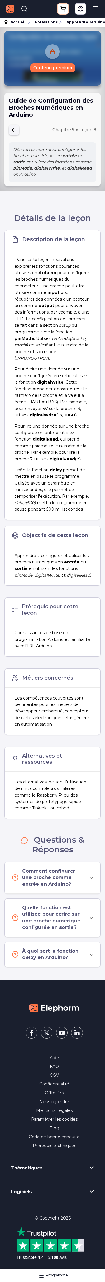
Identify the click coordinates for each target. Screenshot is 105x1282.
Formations (46, 22)
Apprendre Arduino (83, 22)
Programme (57, 1275)
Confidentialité (54, 1084)
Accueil (18, 22)
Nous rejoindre (54, 1101)
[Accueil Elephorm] (54, 1007)
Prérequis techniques (54, 1145)
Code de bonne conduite (54, 1136)
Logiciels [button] (21, 1191)
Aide (54, 1057)
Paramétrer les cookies (54, 1119)
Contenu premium (52, 67)
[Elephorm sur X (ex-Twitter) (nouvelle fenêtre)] (46, 1033)
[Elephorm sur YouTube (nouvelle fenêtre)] (62, 1033)
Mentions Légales (54, 1110)
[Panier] (63, 9)
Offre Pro (54, 1092)
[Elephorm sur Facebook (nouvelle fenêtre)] (31, 1033)
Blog (54, 1128)
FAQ (54, 1066)
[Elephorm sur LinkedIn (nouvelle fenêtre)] (77, 1033)
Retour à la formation (14, 130)
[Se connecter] (80, 9)
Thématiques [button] (27, 1168)
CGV (54, 1075)
